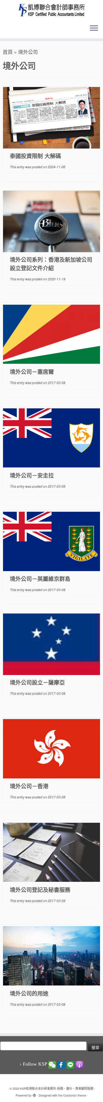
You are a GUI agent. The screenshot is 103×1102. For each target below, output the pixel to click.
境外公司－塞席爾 (32, 372)
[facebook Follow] (61, 1064)
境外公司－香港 (29, 786)
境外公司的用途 (29, 993)
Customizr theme (74, 1095)
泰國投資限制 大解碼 (35, 156)
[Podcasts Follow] (79, 1064)
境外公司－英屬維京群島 (40, 579)
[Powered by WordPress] (34, 1094)
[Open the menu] (94, 28)
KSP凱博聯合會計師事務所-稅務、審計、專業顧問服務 (56, 1088)
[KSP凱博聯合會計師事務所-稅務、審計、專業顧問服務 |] (51, 10)
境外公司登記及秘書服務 (40, 890)
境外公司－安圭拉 (32, 475)
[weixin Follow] (52, 1064)
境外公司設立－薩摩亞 (37, 682)
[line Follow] (70, 1064)
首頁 (8, 51)
